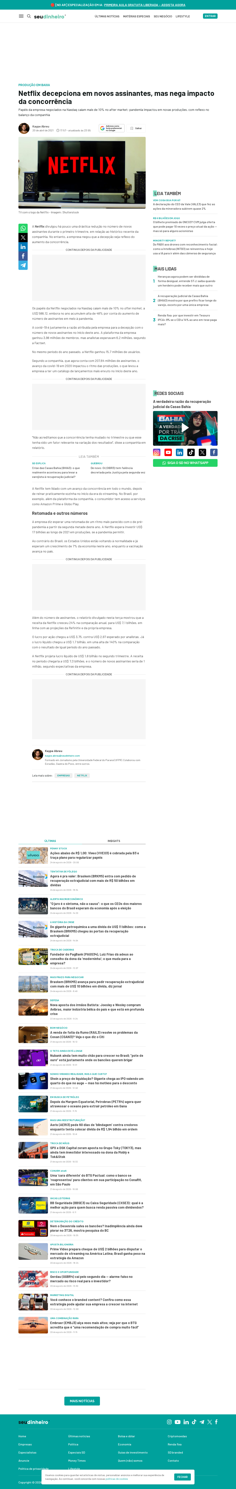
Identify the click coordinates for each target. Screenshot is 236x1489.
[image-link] (33, 855)
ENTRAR (210, 16)
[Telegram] (201, 1421)
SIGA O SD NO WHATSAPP (187, 463)
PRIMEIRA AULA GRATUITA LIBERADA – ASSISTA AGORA (144, 5)
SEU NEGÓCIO (163, 16)
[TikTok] (194, 1421)
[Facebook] (216, 1421)
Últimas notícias (79, 1436)
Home (22, 1436)
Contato (173, 1460)
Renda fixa (175, 1444)
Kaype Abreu (40, 126)
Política (73, 1444)
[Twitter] (209, 1421)
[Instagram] (169, 1421)
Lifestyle (74, 1468)
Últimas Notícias (107, 16)
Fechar (182, 1477)
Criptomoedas (177, 1436)
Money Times (77, 1460)
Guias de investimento (133, 1452)
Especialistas (27, 1452)
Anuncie (23, 1460)
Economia (124, 1444)
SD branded (175, 1452)
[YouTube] (178, 1421)
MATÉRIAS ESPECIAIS (136, 16)
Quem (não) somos (130, 1460)
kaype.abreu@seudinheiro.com (62, 755)
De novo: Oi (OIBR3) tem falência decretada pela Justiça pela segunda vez (118, 470)
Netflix (82, 775)
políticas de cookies (117, 1478)
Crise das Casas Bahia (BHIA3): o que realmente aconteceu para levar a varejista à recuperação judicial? (56, 472)
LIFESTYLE (183, 16)
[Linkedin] (186, 1421)
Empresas (63, 775)
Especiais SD (76, 1452)
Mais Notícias (82, 1401)
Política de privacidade (33, 1468)
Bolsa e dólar (126, 1436)
